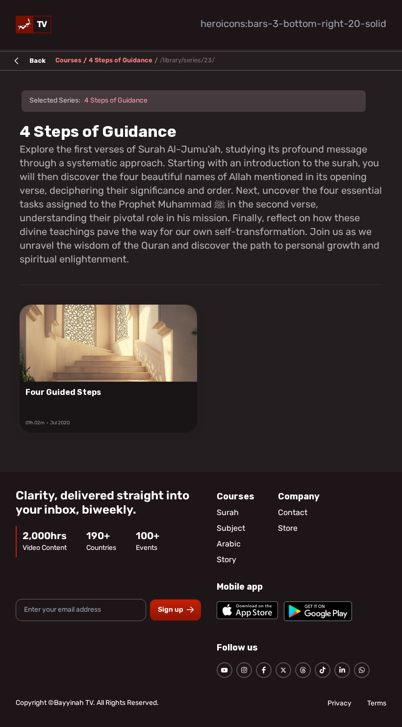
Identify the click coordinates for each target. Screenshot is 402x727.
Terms (376, 703)
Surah (228, 513)
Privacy (339, 703)
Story (226, 560)
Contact (292, 513)
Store (288, 529)
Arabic (229, 544)
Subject (231, 529)
